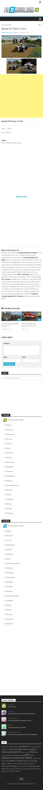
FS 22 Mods (10, 784)
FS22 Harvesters (10, 545)
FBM (23, 752)
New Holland (27, 763)
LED (3, 761)
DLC (7, 749)
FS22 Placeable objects (12, 596)
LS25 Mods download (14, 771)
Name (6, 357)
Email (24, 357)
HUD (30, 755)
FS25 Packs (8, 504)
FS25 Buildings (9, 467)
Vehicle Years (26, 766)
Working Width (35, 766)
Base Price (15, 747)
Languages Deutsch (36, 758)
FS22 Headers (9, 582)
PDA (34, 763)
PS (16, 766)
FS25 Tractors (9, 430)
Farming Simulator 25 (11, 752)
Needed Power (19, 764)
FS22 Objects (9, 587)
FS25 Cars (8, 448)
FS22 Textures (9, 624)
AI (11, 747)
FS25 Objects (9, 481)
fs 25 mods (30, 769)
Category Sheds (34, 747)
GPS (23, 755)
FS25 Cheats (8, 509)
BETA (20, 747)
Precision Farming (9, 766)
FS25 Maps (8, 425)
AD (9, 747)
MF (6, 763)
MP (11, 763)
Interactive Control (10, 757)
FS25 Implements (10, 476)
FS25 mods (5, 747)
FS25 (31, 752)
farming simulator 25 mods (12, 769)
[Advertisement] (21, 96)
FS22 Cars (8, 559)
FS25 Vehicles (9, 453)
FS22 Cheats (8, 614)
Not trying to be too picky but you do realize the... (22, 714)
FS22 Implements (10, 577)
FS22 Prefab (8, 591)
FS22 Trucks (8, 540)
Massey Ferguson (17, 761)
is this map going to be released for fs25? (20, 720)
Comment (7, 343)
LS (4, 761)
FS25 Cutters (8, 458)
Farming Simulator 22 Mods (10, 32)
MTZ (14, 763)
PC (32, 763)
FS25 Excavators (10, 462)
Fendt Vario (26, 752)
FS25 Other (8, 495)
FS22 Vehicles (9, 554)
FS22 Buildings (9, 573)
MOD (9, 764)
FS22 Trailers (8, 550)
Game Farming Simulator (14, 755)
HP (27, 755)
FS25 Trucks (8, 439)
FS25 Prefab (8, 490)
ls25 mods (24, 769)
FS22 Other (8, 605)
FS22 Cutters (8, 568)
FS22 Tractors (6, 25)
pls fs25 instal (12, 707)
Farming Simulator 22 (30, 749)
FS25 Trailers (8, 444)
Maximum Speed (29, 761)
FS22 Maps (8, 531)
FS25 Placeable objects (12, 485)
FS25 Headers (9, 471)
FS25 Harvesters (10, 434)
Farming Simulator (16, 749)
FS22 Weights (9, 600)
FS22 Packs (8, 610)
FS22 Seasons (9, 619)
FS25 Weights (9, 499)
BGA (24, 746)
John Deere (26, 757)
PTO (19, 766)
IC (33, 755)
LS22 (7, 761)
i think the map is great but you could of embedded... (23, 734)
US (21, 766)
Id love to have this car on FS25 (17, 727)
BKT (27, 746)
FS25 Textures (9, 513)
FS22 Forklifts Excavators (12, 563)
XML (3, 769)
